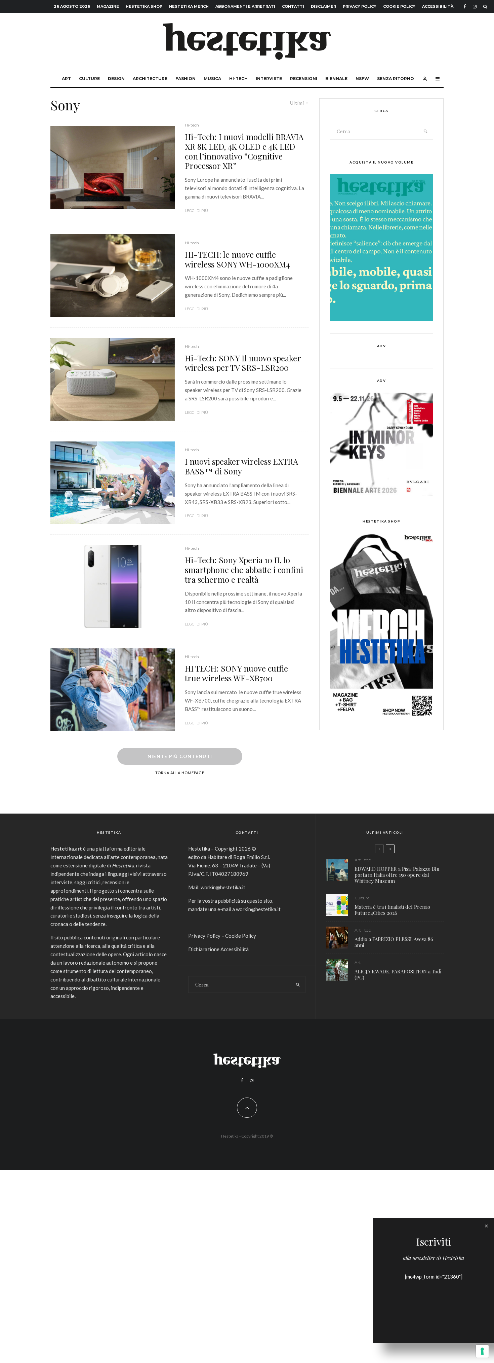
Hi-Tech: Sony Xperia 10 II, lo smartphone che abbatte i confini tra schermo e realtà (244, 569)
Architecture (150, 78)
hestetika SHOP (144, 6)
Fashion (185, 78)
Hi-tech (238, 78)
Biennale (336, 78)
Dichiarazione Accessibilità (218, 949)
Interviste (269, 78)
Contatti (293, 6)
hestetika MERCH (189, 6)
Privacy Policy (359, 6)
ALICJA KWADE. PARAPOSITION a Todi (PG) (398, 974)
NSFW (362, 78)
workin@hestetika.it (223, 887)
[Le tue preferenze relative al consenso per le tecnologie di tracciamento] (482, 1351)
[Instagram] (474, 6)
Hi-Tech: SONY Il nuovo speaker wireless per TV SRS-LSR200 (243, 363)
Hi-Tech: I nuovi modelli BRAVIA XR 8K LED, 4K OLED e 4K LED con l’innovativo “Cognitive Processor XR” (244, 151)
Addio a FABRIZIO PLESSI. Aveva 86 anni (394, 942)
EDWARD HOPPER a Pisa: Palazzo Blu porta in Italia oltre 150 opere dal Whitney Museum (397, 875)
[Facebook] (464, 6)
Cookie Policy (399, 6)
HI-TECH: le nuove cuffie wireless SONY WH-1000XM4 (237, 259)
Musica (212, 78)
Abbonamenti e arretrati (245, 6)
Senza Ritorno (395, 78)
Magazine (108, 6)
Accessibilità (437, 6)
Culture (89, 78)
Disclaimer (323, 6)
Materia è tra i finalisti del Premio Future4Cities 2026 (392, 910)
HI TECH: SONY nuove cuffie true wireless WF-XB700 (236, 673)
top (367, 859)
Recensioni (303, 78)
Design (116, 78)
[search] (426, 131)
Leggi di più (196, 210)
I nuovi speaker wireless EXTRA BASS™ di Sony (241, 466)
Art (66, 78)
